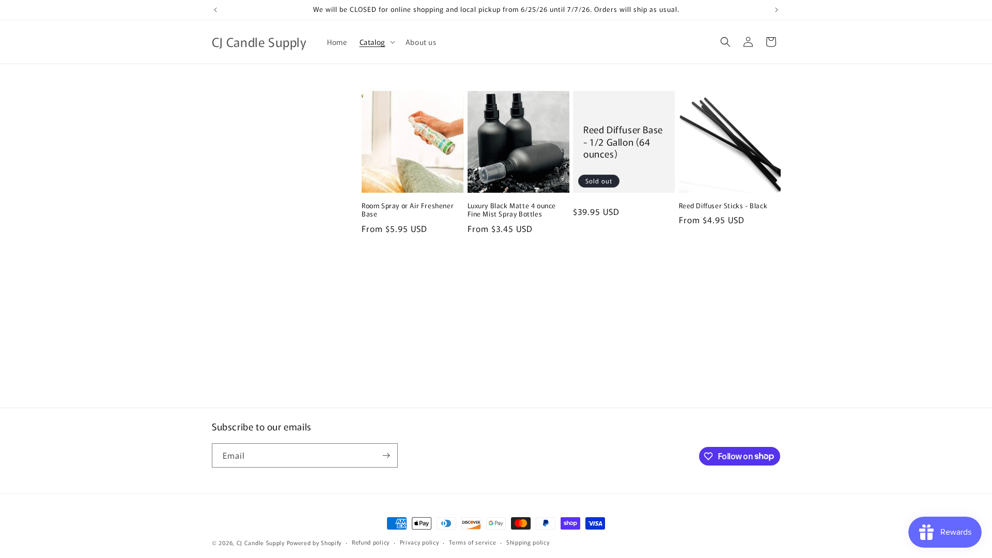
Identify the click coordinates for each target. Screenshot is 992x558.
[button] (376, 42)
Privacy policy (419, 542)
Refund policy (371, 542)
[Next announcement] (776, 10)
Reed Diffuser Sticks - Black (723, 206)
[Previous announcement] (215, 10)
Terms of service (472, 542)
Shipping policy (528, 542)
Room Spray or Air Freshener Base (408, 210)
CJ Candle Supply (261, 542)
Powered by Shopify (314, 542)
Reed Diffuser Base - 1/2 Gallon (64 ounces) (623, 141)
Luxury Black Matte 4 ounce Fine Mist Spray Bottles (512, 210)
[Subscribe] (386, 455)
